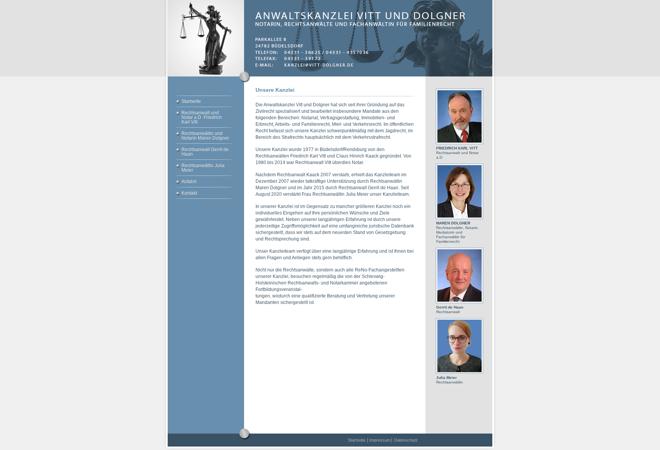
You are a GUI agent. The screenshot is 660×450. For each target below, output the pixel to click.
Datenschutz (406, 440)
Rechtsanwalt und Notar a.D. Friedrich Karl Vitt (201, 117)
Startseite (191, 101)
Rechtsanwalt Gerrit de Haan (205, 152)
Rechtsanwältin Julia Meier (203, 168)
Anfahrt (188, 181)
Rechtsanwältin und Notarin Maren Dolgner (205, 136)
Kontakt (189, 193)
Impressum (379, 440)
